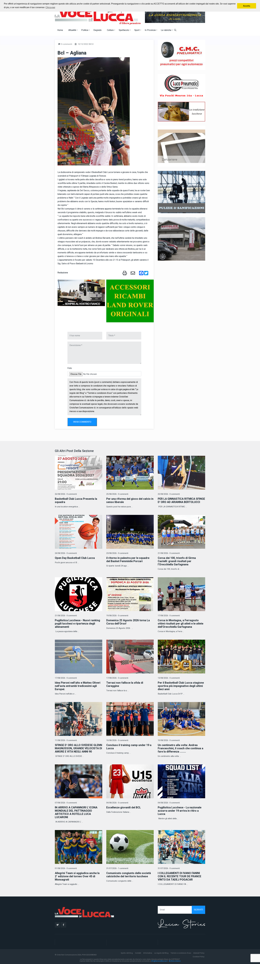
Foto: (69, 368)
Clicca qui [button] (50, 7)
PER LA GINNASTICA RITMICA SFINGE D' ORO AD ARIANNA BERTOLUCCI (181, 500)
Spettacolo (124, 30)
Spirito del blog (127, 953)
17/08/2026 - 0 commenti (169, 615)
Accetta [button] (246, 6)
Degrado (97, 30)
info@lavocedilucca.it (159, 961)
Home (60, 30)
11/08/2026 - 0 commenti (66, 740)
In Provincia (150, 30)
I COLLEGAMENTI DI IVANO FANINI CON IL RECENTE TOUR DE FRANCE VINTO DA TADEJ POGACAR (179, 876)
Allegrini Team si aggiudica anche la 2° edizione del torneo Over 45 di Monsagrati (77, 876)
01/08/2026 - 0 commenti (66, 868)
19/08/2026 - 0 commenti (117, 615)
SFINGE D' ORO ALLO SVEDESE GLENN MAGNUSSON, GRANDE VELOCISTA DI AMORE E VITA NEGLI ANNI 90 (78, 748)
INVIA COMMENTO (82, 422)
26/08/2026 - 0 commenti (66, 494)
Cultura (110, 30)
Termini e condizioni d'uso (181, 953)
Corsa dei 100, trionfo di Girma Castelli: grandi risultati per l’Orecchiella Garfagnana (177, 561)
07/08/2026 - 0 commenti (66, 802)
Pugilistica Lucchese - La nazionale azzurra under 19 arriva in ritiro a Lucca (179, 811)
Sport (137, 30)
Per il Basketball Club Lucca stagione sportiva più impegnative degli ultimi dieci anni (181, 686)
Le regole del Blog (161, 953)
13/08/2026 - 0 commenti (169, 678)
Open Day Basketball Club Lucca (75, 558)
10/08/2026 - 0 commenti (117, 740)
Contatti (138, 953)
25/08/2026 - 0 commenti (117, 494)
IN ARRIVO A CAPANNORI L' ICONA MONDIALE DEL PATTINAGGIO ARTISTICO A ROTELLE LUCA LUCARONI (76, 812)
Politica (85, 30)
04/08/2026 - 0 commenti (117, 802)
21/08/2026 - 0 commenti (169, 553)
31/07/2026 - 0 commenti (169, 868)
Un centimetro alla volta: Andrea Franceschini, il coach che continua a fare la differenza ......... (180, 748)
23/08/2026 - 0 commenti (117, 553)
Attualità (72, 30)
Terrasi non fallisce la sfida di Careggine (124, 684)
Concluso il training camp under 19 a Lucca (128, 746)
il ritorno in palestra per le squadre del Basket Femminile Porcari (127, 559)
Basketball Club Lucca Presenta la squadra (76, 500)
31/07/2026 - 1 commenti (117, 868)
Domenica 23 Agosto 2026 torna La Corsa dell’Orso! (128, 622)
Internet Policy (198, 953)
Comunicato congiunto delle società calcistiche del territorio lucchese (128, 874)
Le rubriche (166, 30)
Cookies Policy (198, 956)
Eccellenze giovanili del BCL (123, 807)
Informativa (147, 953)
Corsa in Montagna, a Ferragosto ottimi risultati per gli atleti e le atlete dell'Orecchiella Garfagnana (180, 623)
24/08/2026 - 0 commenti (66, 553)
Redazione (63, 272)
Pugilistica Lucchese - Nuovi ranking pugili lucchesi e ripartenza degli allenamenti (77, 623)
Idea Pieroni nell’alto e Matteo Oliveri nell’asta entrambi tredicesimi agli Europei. (77, 686)
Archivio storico (175, 961)
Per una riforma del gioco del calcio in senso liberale (129, 500)
